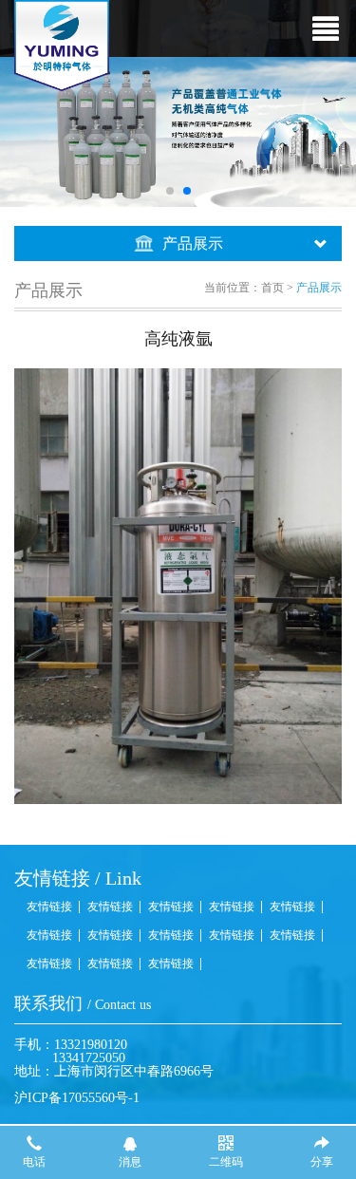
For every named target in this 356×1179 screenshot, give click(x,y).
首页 (272, 287)
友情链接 (49, 906)
